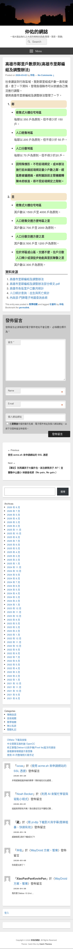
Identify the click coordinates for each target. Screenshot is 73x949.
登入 (6, 912)
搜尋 (63, 491)
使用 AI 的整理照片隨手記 (20, 754)
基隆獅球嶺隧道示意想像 (19, 751)
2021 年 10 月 (14, 690)
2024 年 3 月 (13, 597)
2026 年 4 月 (13, 518)
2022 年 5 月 (13, 664)
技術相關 (11, 718)
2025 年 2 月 (13, 559)
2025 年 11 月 (14, 529)
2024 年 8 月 (13, 578)
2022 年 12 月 (14, 638)
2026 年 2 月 (13, 526)
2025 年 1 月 (13, 563)
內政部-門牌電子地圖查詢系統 (28, 298)
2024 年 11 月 (14, 567)
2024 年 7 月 (13, 582)
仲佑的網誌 (36, 31)
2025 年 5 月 (13, 548)
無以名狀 (11, 725)
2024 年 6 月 (13, 585)
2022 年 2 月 (13, 676)
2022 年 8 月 (13, 653)
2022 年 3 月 (13, 672)
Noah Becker (24, 794)
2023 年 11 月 (14, 612)
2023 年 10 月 (14, 616)
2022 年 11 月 (14, 642)
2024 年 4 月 (13, 593)
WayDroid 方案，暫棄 (44, 850)
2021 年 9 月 (13, 694)
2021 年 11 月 (14, 687)
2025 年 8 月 (13, 537)
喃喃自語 (11, 714)
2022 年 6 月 (13, 660)
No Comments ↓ (46, 75)
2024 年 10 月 (14, 571)
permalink (24, 307)
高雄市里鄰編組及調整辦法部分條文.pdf (35, 284)
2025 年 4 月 (13, 552)
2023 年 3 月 (13, 627)
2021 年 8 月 (13, 698)
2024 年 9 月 (13, 574)
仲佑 (32, 75)
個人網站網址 (15, 416)
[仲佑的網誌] (36, 24)
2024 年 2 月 (13, 600)
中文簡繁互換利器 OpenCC (21, 743)
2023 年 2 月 (13, 630)
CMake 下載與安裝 (17, 739)
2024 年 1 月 (13, 604)
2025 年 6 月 (13, 544)
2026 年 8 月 (13, 507)
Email (11, 403)
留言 (11, 342)
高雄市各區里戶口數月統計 (27, 288)
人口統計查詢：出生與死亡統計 (29, 293)
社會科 (53, 304)
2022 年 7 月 (13, 657)
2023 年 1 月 (13, 634)
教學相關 (33, 304)
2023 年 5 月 (13, 623)
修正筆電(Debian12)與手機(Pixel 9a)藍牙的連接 (31, 747)
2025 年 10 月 (14, 533)
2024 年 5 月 (13, 589)
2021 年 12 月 (14, 683)
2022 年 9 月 (13, 649)
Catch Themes (46, 944)
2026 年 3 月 (13, 522)
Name (11, 390)
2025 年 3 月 (13, 556)
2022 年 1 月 (13, 679)
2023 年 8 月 (13, 619)
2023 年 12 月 (14, 608)
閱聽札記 (11, 729)
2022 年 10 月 (14, 645)
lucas (19, 766)
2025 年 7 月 (13, 540)
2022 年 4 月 (13, 668)
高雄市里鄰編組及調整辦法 (27, 279)
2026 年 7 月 (13, 511)
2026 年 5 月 (13, 514)
